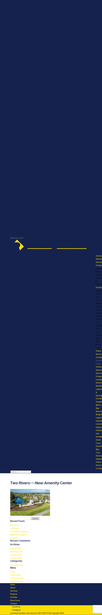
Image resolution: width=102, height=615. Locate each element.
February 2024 (16, 552)
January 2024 (16, 555)
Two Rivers (14, 528)
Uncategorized (16, 565)
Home (99, 256)
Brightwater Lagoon (18, 535)
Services (14, 591)
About (99, 259)
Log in (12, 572)
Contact (13, 603)
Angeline (14, 538)
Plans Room (15, 600)
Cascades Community (19, 531)
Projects (13, 594)
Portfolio (13, 597)
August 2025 (15, 548)
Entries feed (15, 575)
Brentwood (14, 525)
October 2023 (16, 558)
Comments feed (17, 578)
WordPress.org (16, 581)
